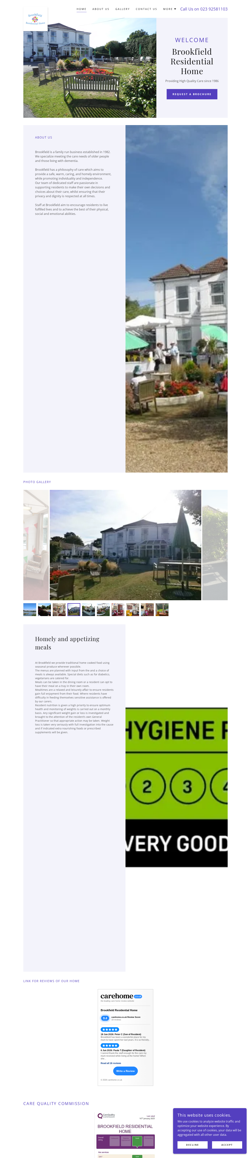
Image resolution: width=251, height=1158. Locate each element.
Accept (227, 1144)
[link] (35, 8)
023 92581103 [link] (214, 9)
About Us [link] (101, 9)
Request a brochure (192, 94)
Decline (192, 1144)
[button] (170, 9)
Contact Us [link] (146, 9)
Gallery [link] (122, 9)
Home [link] (82, 9)
